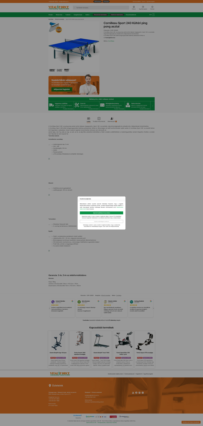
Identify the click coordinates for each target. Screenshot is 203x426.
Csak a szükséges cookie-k (101, 221)
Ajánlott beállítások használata (101, 213)
